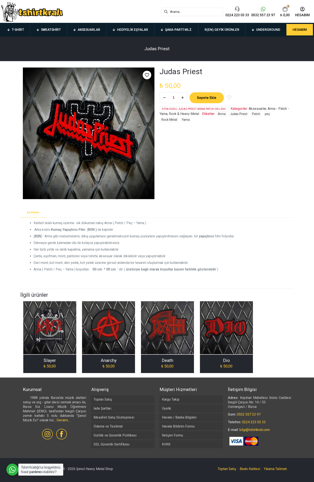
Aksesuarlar (257, 109)
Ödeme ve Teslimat (108, 426)
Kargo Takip (170, 399)
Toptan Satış (103, 399)
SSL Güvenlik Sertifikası (111, 444)
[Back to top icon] (293, 473)
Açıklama (33, 212)
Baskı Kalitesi (250, 469)
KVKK (166, 444)
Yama (186, 120)
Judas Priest (238, 114)
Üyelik (166, 408)
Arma (222, 114)
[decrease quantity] (164, 97)
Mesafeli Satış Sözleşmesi (114, 417)
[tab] (32, 212)
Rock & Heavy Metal (184, 114)
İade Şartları (102, 408)
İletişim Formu (172, 435)
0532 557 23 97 (249, 414)
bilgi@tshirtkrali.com (254, 430)
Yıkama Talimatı (275, 469)
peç (267, 114)
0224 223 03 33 (254, 422)
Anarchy (109, 360)
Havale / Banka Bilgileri (179, 417)
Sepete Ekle (206, 98)
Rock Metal (169, 120)
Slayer (50, 360)
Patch (256, 114)
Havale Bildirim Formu (178, 426)
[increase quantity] (182, 97)
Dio (226, 360)
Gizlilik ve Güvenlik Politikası (115, 435)
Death (167, 360)
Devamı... (63, 420)
